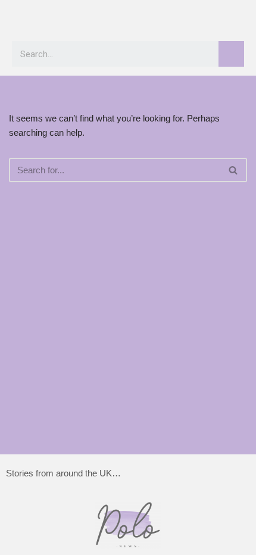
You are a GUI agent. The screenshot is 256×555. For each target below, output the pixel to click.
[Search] (231, 54)
